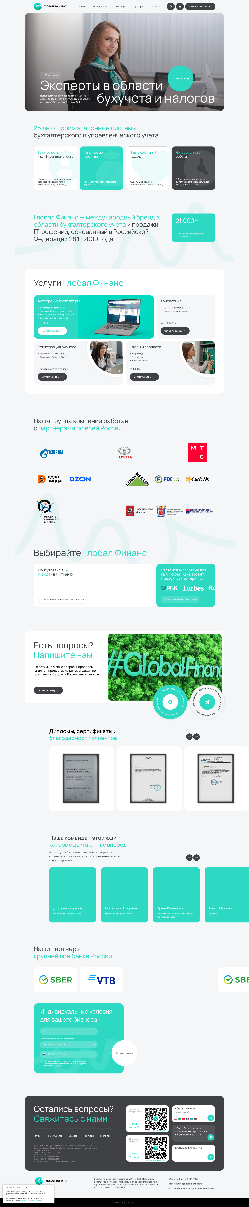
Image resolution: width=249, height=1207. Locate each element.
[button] (180, 78)
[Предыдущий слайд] (189, 857)
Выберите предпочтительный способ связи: (57, 1038)
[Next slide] (196, 736)
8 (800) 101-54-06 (185, 1108)
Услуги (82, 6)
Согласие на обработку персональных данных (192, 1188)
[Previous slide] (189, 736)
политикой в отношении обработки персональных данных (66, 1064)
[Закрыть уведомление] (52, 1186)
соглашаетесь (35, 1191)
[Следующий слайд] (196, 857)
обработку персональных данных (72, 1062)
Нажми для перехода (155, 1160)
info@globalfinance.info (188, 1147)
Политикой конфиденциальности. (31, 1200)
